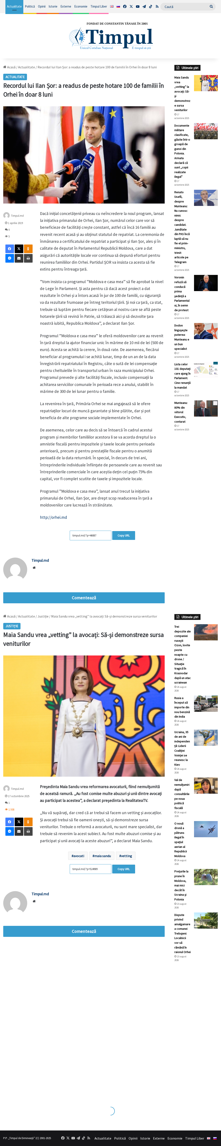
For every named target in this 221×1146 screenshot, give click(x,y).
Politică (30, 6)
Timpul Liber (98, 6)
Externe (65, 6)
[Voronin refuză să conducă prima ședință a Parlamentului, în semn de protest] (206, 283)
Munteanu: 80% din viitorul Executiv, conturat (181, 412)
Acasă (11, 67)
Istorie (53, 6)
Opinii (42, 6)
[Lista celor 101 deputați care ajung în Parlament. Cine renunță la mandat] (206, 370)
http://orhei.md (53, 517)
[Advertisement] (196, 507)
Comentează (84, 597)
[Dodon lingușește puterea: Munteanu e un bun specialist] (206, 331)
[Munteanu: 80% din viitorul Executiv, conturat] (206, 408)
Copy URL (124, 535)
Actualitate (14, 6)
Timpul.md (40, 560)
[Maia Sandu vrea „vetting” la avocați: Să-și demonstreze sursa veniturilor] (206, 83)
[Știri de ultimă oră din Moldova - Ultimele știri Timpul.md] (110, 36)
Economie (80, 6)
